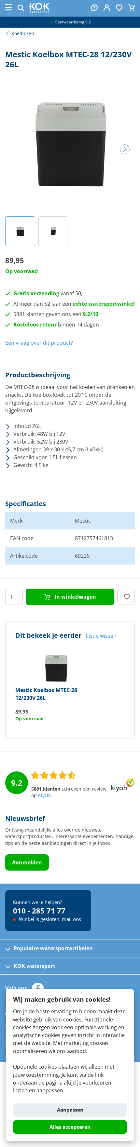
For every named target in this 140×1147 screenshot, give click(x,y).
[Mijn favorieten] (119, 8)
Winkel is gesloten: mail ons (49, 919)
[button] (20, 231)
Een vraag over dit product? (39, 342)
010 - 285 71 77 (39, 910)
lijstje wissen (101, 635)
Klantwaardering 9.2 (72, 22)
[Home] (39, 11)
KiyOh (44, 795)
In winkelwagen (74, 596)
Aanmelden (27, 862)
